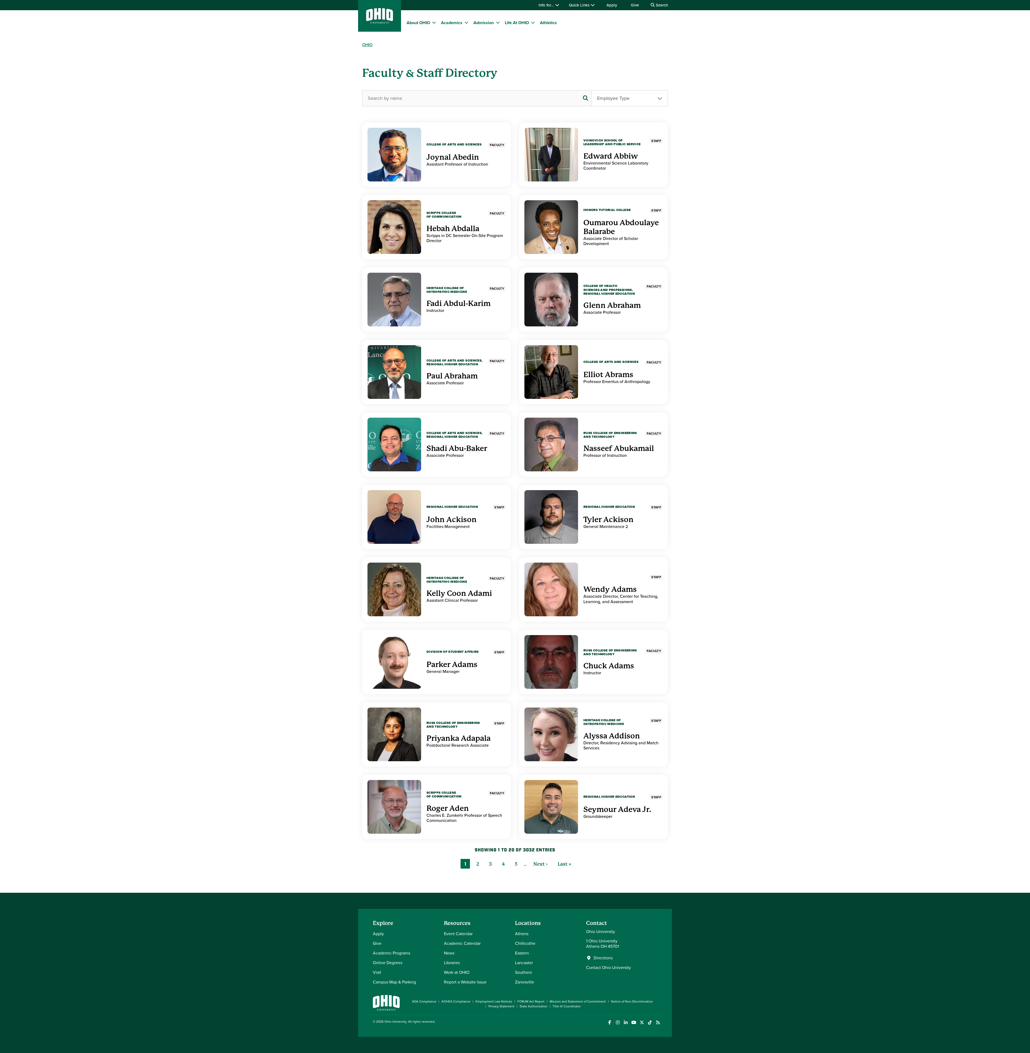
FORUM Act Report (531, 1001)
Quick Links (580, 5)
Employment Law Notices (494, 1001)
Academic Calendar (462, 943)
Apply (611, 5)
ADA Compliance (424, 1001)
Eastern (522, 953)
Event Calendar (458, 934)
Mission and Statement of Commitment (578, 1001)
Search (661, 5)
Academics (451, 23)
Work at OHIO (456, 972)
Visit (377, 972)
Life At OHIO (517, 23)
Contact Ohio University (608, 967)
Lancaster (524, 963)
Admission (483, 23)
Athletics (548, 23)
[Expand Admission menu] (498, 22)
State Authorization (533, 1006)
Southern (523, 972)
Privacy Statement (501, 1006)
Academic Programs (391, 953)
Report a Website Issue (465, 982)
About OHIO (418, 23)
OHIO (367, 45)
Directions (603, 958)
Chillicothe (525, 943)
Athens (521, 934)
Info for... (547, 5)
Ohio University (395, 1021)
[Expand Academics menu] (466, 22)
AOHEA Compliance (456, 1001)
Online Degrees (387, 963)
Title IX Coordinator (567, 1006)
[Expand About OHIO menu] (434, 22)
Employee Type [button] (613, 98)
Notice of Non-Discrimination (632, 1001)
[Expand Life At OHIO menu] (533, 22)
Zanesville (524, 982)
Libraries (452, 963)
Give (635, 5)
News (449, 953)
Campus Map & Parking (394, 982)
